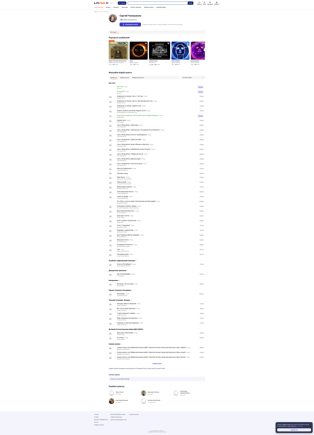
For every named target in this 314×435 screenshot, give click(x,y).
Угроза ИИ (120, 91)
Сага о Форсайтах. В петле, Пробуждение (132, 135)
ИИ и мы (120, 86)
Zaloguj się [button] (113, 379)
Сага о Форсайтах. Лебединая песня (130, 154)
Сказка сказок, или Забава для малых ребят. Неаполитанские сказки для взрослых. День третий (151, 357)
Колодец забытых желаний (126, 304)
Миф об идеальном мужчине (127, 318)
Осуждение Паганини (125, 245)
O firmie (96, 414)
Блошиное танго (123, 240)
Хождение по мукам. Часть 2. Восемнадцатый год (134, 101)
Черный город (153, 61)
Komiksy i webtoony (135, 7)
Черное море (121, 182)
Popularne (116, 7)
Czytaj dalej (300, 426)
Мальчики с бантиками (125, 333)
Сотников (120, 337)
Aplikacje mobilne (149, 7)
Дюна (131, 61)
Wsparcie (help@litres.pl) (101, 419)
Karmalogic (121, 294)
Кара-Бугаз (121, 177)
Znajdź (190, 3)
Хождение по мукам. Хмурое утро (129, 106)
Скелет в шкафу (122, 196)
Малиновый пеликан (124, 187)
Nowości (108, 7)
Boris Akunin (152, 62)
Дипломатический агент (125, 211)
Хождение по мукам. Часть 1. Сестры (130, 96)
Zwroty (96, 422)
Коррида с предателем (125, 230)
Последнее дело (123, 254)
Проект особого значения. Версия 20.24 (131, 111)
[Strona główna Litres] (101, 3)
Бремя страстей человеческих (117, 61)
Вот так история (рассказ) (126, 308)
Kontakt (96, 417)
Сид (118, 249)
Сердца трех (121, 120)
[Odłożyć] (126, 43)
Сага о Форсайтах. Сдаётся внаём (129, 139)
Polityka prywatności (116, 417)
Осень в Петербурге (124, 264)
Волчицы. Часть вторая (125, 284)
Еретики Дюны (195, 61)
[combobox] (158, 3)
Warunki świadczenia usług (117, 414)
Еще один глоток (123, 216)
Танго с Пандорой (123, 225)
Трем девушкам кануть (125, 192)
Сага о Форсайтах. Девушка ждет (129, 159)
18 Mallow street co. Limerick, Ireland (157, 432)
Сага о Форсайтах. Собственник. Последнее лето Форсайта (138, 130)
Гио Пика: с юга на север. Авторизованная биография (136, 201)
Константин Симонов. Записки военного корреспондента (137, 115)
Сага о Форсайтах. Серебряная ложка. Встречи (133, 149)
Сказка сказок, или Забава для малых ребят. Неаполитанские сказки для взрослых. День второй (151, 352)
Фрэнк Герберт (134, 62)
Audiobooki (124, 7)
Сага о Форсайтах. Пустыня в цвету (129, 164)
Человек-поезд (122, 173)
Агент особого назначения (126, 220)
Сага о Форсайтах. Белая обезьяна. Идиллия (133, 144)
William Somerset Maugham (116, 62)
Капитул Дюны (175, 61)
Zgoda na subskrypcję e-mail (118, 419)
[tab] (114, 32)
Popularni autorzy (134, 414)
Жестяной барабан (124, 274)
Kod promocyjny (98, 7)
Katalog (123, 3)
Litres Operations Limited (157, 430)
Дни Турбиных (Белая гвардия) (128, 235)
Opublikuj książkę (161, 7)
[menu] (112, 3)
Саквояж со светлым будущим (128, 323)
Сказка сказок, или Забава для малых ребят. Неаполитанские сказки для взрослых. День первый (151, 347)
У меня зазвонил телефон (126, 313)
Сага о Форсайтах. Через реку (127, 125)
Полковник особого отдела (126, 206)
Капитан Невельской (124, 168)
